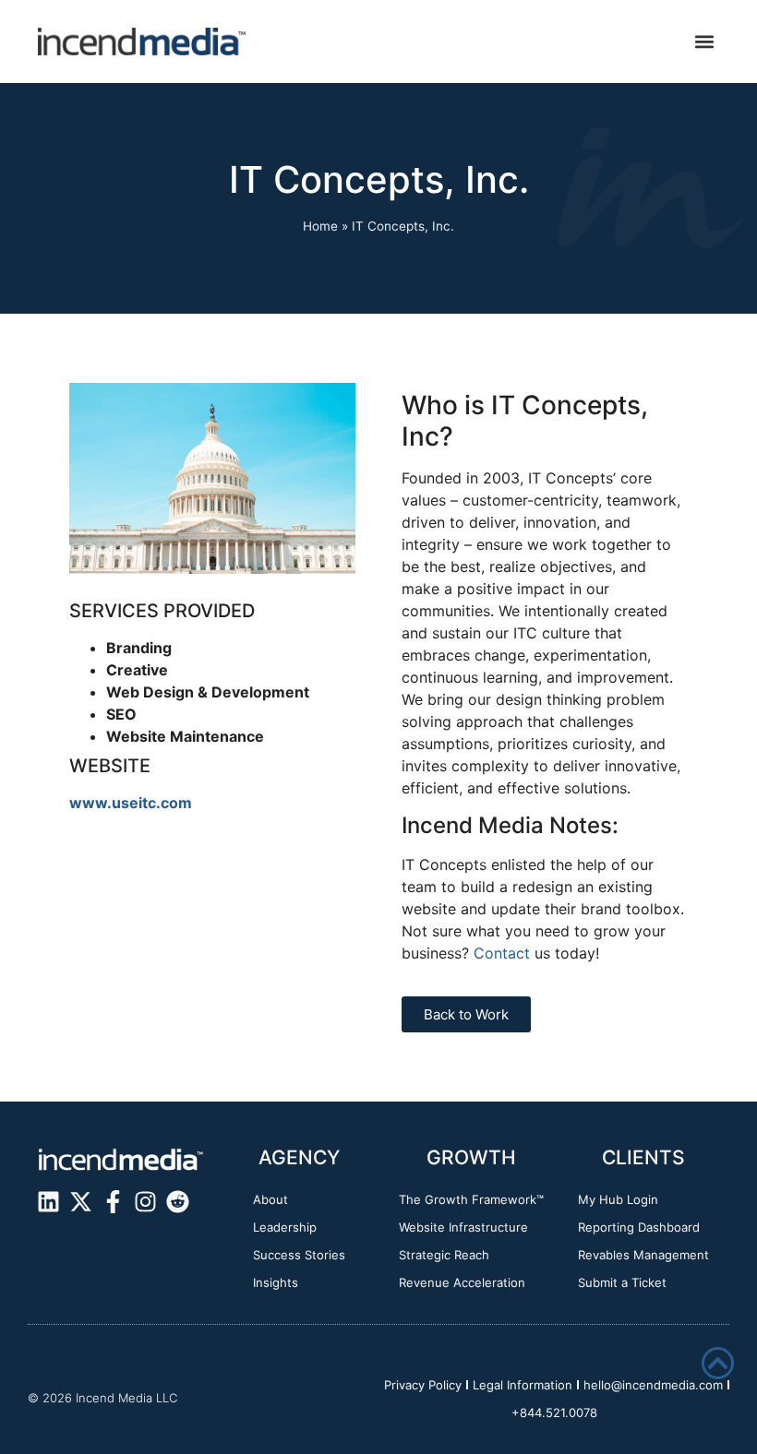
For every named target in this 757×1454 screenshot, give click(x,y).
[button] (704, 42)
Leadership (285, 1227)
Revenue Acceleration (462, 1282)
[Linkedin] (48, 1201)
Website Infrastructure (463, 1227)
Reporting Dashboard (639, 1227)
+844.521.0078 (554, 1412)
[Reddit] (177, 1201)
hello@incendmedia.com (653, 1384)
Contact (502, 953)
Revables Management (643, 1254)
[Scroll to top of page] (718, 1363)
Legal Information (522, 1384)
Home (320, 226)
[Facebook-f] (113, 1201)
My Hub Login (618, 1199)
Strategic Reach (444, 1254)
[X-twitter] (80, 1201)
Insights (275, 1282)
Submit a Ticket (622, 1282)
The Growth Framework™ (471, 1199)
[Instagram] (145, 1201)
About (270, 1199)
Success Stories (299, 1254)
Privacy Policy (423, 1384)
